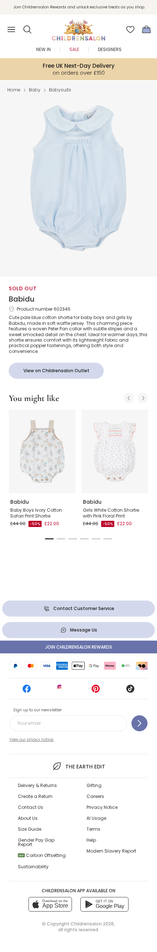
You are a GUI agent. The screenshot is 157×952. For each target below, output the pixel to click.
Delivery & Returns (37, 785)
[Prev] (129, 398)
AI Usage (96, 818)
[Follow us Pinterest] (96, 691)
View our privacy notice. (31, 739)
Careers (95, 796)
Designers (110, 49)
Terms (93, 829)
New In (43, 49)
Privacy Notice (102, 807)
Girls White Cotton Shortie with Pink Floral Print (111, 513)
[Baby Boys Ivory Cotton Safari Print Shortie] (42, 451)
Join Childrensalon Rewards (78, 647)
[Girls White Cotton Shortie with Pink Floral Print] (114, 451)
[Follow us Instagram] (61, 691)
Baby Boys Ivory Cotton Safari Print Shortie (36, 513)
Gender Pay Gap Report (36, 842)
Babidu (22, 299)
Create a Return (35, 796)
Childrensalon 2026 (92, 924)
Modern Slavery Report (111, 851)
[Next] (143, 398)
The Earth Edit (85, 766)
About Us (28, 818)
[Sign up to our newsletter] (139, 723)
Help (91, 840)
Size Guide (29, 829)
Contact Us (30, 807)
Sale (74, 49)
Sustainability (33, 867)
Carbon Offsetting (42, 855)
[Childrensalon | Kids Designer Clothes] (78, 27)
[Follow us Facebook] (27, 691)
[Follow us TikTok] (130, 691)
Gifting (94, 785)
